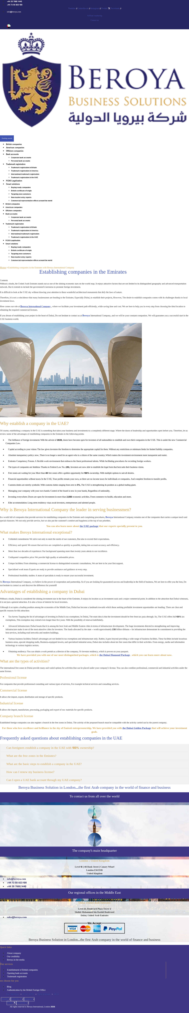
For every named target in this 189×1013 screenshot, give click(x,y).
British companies (14, 144)
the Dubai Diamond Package (114, 655)
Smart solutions (13, 184)
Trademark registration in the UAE (24, 177)
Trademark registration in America (24, 171)
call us (56, 994)
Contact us (94, 20)
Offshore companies (14, 151)
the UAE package (89, 526)
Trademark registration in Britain (24, 168)
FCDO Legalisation (14, 181)
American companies (15, 148)
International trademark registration (25, 174)
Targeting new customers (21, 194)
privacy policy (28, 994)
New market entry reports (21, 197)
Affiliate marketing (94, 15)
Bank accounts (12, 154)
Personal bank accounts (20, 161)
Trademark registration (15, 164)
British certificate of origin (21, 191)
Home (3, 268)
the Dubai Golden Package (136, 728)
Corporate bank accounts (21, 158)
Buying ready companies (21, 187)
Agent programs (43, 994)
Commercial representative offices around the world (31, 201)
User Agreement (12, 994)
